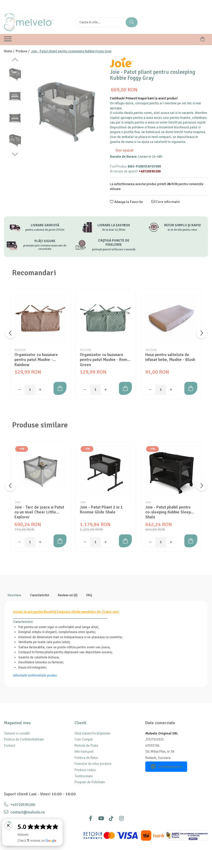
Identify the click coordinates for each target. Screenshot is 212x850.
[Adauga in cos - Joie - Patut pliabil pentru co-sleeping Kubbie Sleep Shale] (190, 540)
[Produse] (8, 40)
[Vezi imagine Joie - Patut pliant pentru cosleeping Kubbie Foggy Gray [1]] (15, 96)
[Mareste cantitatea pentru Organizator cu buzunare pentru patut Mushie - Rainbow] (40, 389)
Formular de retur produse (92, 764)
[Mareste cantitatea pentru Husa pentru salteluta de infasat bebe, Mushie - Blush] (171, 389)
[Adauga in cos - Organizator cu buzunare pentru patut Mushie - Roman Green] (125, 388)
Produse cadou (85, 770)
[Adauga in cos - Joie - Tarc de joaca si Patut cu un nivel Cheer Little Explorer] (60, 540)
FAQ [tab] (89, 595)
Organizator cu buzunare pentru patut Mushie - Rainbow (36, 359)
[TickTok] (111, 818)
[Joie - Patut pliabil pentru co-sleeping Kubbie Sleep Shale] (171, 471)
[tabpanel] (65, 109)
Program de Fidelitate (89, 782)
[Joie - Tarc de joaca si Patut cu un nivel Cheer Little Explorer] (40, 471)
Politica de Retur (86, 758)
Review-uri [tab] (68, 595)
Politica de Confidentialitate (24, 739)
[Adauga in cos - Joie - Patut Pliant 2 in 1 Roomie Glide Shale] (125, 540)
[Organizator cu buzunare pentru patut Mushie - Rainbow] (40, 319)
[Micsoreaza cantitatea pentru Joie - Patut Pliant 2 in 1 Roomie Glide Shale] (85, 542)
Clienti (80, 722)
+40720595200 (22, 804)
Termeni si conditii (17, 733)
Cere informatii (167, 202)
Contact (9, 746)
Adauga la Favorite (128, 202)
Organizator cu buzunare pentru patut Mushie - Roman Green (105, 359)
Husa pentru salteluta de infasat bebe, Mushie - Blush (170, 357)
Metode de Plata (86, 746)
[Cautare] (132, 22)
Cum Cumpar (83, 739)
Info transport (84, 752)
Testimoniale (83, 776)
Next (15, 153)
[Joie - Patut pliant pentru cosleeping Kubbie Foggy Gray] (65, 109)
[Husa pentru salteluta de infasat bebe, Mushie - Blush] (171, 319)
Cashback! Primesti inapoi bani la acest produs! (144, 98)
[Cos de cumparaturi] (202, 39)
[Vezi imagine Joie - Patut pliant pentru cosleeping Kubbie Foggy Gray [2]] (15, 118)
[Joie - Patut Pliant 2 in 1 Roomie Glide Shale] (106, 471)
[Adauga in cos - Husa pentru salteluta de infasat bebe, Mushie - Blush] (190, 388)
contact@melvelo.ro (27, 812)
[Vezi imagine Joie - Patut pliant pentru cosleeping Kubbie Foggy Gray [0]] (15, 74)
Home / (9, 51)
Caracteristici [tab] (39, 595)
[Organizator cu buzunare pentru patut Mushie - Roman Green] (106, 319)
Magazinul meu (17, 722)
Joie (17, 502)
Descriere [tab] (14, 595)
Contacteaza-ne (170, 766)
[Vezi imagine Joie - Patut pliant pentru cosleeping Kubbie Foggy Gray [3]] (15, 140)
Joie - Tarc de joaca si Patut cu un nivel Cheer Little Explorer (39, 512)
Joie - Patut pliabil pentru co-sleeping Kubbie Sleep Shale (168, 512)
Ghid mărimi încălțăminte (92, 733)
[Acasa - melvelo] (35, 22)
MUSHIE (20, 350)
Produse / (23, 51)
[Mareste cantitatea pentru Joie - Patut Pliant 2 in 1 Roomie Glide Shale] (106, 542)
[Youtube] (100, 818)
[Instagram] (121, 818)
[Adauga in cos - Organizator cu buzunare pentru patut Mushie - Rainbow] (60, 388)
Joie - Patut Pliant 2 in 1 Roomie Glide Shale (101, 510)
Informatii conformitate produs (35, 675)
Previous (15, 60)
